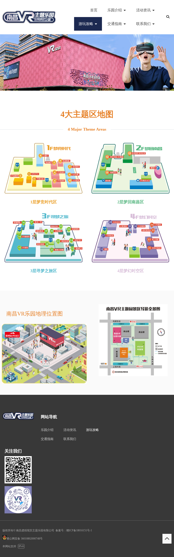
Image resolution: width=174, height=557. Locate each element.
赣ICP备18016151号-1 (79, 530)
